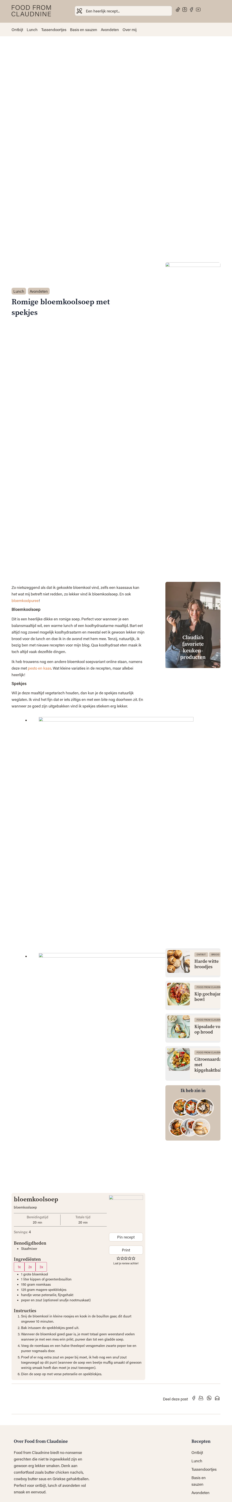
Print (126, 1249)
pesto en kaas (39, 668)
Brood (215, 954)
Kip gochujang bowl (209, 996)
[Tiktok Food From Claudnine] (178, 9)
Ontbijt (17, 29)
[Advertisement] (192, 740)
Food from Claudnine (210, 987)
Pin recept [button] (126, 1236)
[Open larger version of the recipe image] (126, 1212)
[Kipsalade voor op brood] (178, 1026)
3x (41, 1266)
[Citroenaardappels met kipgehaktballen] (178, 1059)
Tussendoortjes (53, 29)
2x (30, 1266)
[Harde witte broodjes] (178, 961)
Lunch (32, 29)
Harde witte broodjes (206, 964)
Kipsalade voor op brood (209, 1029)
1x (19, 1266)
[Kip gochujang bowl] (178, 994)
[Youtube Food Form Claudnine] (198, 9)
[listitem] (181, 1107)
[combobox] (123, 11)
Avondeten (110, 29)
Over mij (130, 29)
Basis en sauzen (83, 29)
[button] (118, 1258)
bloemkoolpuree (25, 600)
